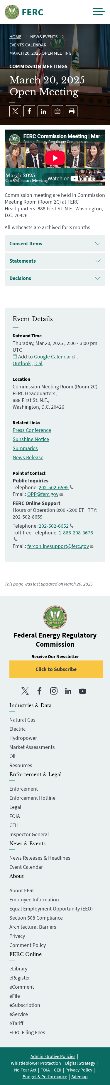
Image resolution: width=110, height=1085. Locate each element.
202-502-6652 (54, 525)
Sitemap (79, 1076)
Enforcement (23, 788)
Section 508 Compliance (36, 917)
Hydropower (23, 737)
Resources (20, 765)
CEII (13, 825)
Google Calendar (52, 356)
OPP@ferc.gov (42, 494)
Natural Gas (22, 719)
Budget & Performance (45, 1076)
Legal (15, 807)
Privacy (17, 936)
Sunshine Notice (31, 439)
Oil (12, 756)
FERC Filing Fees (27, 1032)
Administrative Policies (53, 1056)
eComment (21, 986)
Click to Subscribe (56, 669)
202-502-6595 (54, 487)
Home (15, 36)
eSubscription (24, 1005)
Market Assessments (32, 747)
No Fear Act (25, 1070)
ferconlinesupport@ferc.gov (58, 546)
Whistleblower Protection (36, 1063)
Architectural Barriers (32, 926)
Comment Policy (27, 945)
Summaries (25, 448)
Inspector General (29, 834)
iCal (38, 363)
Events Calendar (27, 45)
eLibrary (18, 968)
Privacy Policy (78, 1070)
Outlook (22, 363)
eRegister (19, 977)
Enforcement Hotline (32, 797)
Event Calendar (26, 866)
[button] (99, 12)
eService (18, 1014)
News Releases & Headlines (39, 857)
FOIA (14, 816)
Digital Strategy (80, 1063)
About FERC (22, 890)
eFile (14, 995)
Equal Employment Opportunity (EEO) (51, 908)
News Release (28, 457)
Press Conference (32, 430)
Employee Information (34, 899)
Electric (17, 728)
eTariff (16, 1023)
